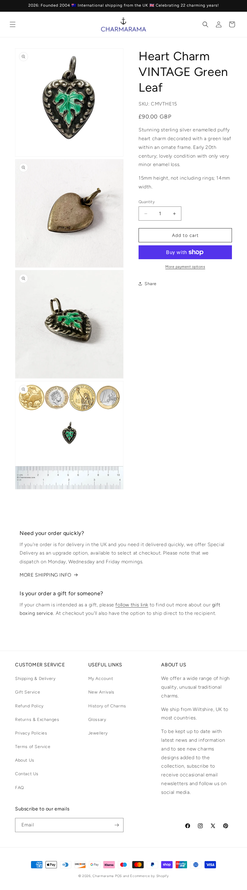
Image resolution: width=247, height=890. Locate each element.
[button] (12, 24)
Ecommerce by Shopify (149, 876)
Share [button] (151, 283)
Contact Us (27, 773)
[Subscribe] (116, 825)
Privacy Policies (31, 733)
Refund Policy (29, 706)
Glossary (97, 719)
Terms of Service (33, 746)
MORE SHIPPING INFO (45, 575)
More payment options (185, 267)
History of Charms (107, 706)
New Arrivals (101, 692)
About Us (24, 760)
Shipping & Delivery (35, 678)
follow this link (131, 605)
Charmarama (103, 876)
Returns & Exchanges (37, 719)
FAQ (19, 787)
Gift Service (27, 692)
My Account (100, 678)
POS (118, 876)
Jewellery (98, 733)
